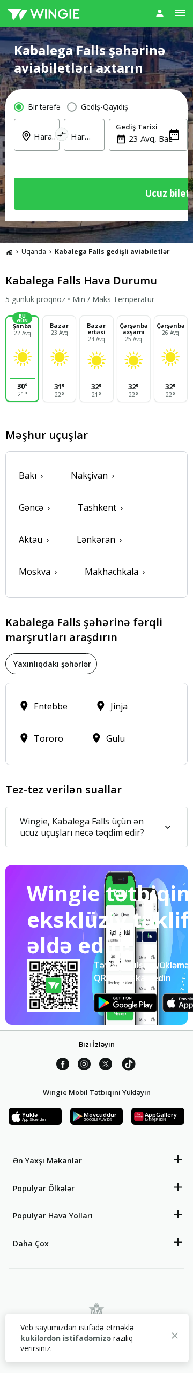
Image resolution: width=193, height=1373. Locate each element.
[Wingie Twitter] (105, 1066)
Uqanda (33, 251)
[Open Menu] (180, 13)
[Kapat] (174, 1337)
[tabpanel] (96, 724)
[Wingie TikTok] (129, 1065)
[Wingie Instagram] (84, 1066)
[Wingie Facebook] (62, 1066)
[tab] (51, 663)
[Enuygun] (43, 13)
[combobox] (155, 138)
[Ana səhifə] (9, 252)
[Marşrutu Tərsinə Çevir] (62, 136)
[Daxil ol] (160, 13)
